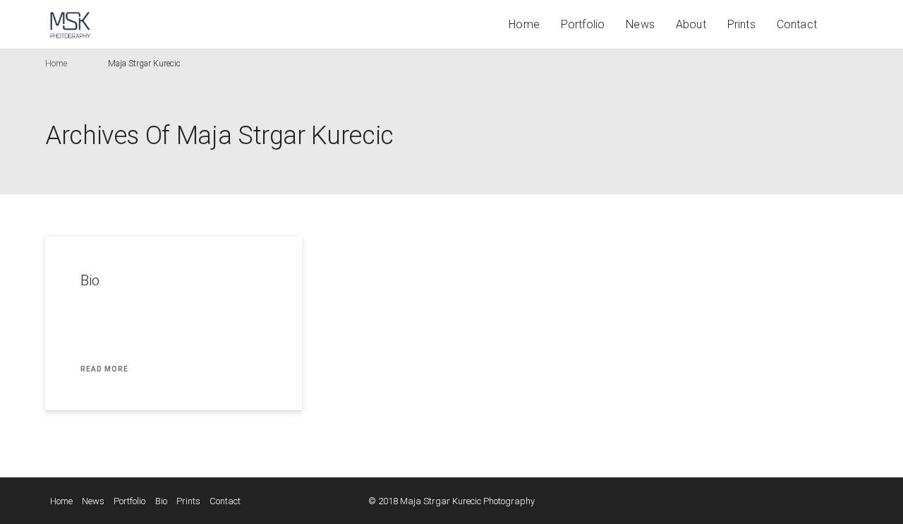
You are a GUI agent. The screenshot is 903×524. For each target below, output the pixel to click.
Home (524, 24)
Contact (797, 24)
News (640, 24)
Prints (741, 24)
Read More (104, 369)
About (691, 24)
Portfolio (583, 24)
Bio (89, 280)
